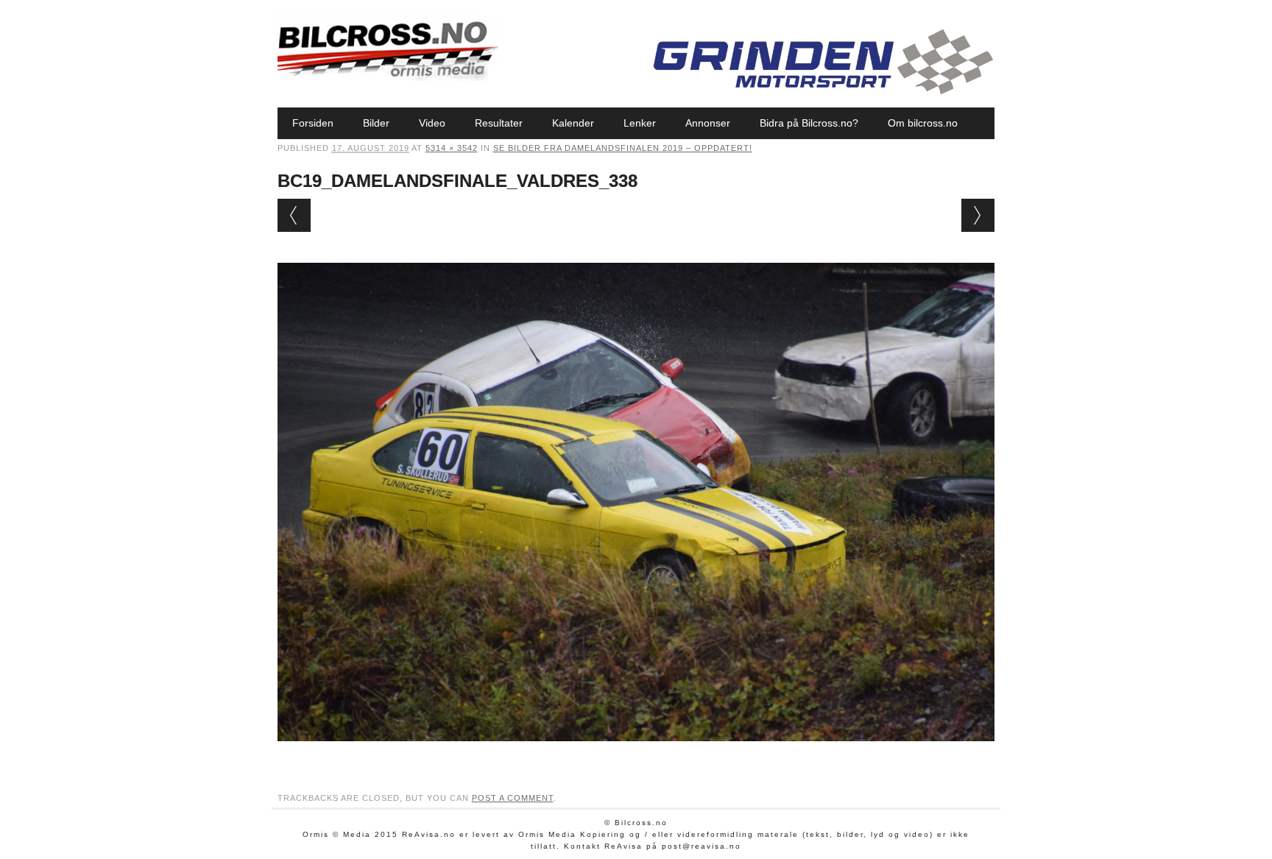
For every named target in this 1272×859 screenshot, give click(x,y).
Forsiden (312, 123)
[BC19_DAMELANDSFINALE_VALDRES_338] (636, 755)
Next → (977, 215)
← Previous (294, 215)
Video (432, 123)
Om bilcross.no (923, 123)
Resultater (499, 123)
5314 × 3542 (451, 148)
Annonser (707, 123)
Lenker (639, 123)
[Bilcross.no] (388, 77)
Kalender (573, 123)
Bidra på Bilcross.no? (809, 123)
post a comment (513, 797)
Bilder (376, 123)
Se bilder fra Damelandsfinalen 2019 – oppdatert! (622, 148)
